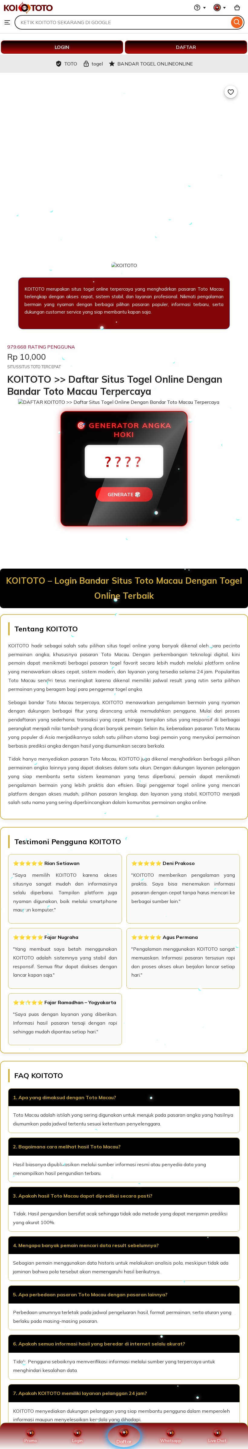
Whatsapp (170, 1440)
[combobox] (122, 22)
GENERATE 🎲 (124, 494)
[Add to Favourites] (230, 91)
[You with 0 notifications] (220, 7)
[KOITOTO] (28, 12)
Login (77, 1440)
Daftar (124, 1441)
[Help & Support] (200, 7)
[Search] (237, 22)
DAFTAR (186, 47)
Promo (30, 1440)
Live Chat (217, 1440)
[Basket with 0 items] (237, 7)
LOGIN (62, 47)
